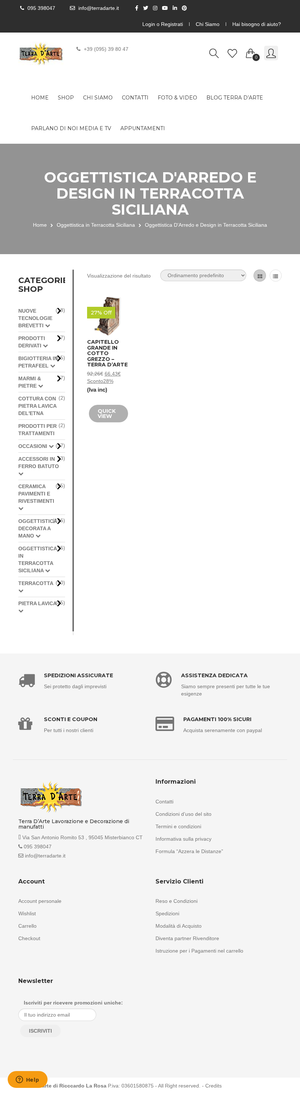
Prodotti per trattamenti (37, 429)
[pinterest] (185, 8)
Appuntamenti (142, 128)
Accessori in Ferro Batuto (38, 462)
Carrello (27, 926)
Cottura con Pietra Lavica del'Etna (37, 406)
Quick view (107, 413)
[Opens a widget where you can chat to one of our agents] (27, 1080)
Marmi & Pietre (29, 382)
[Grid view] (260, 276)
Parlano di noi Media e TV (71, 128)
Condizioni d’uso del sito (183, 814)
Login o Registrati (162, 24)
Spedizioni (167, 913)
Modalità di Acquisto (178, 926)
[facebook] (137, 8)
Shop (66, 97)
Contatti (135, 97)
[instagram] (156, 8)
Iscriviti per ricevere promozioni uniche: (73, 1003)
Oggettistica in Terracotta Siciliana (96, 225)
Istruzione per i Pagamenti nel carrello (199, 951)
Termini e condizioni (178, 826)
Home (40, 97)
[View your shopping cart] (250, 51)
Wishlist (27, 913)
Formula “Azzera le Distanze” (189, 851)
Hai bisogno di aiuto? (256, 24)
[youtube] (166, 8)
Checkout (29, 938)
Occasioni (33, 446)
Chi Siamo (208, 24)
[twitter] (146, 8)
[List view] (276, 276)
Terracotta (35, 583)
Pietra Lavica (37, 603)
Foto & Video (177, 97)
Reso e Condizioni (176, 901)
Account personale (39, 901)
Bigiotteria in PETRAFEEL (38, 362)
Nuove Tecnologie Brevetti (35, 318)
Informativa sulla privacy (183, 839)
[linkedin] (175, 8)
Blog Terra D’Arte (234, 97)
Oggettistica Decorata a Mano (37, 528)
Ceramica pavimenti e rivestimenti (36, 493)
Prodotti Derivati (31, 341)
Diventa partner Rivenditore (187, 938)
